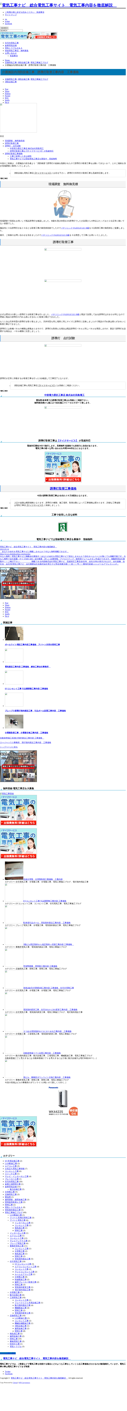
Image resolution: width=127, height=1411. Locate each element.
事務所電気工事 (17, 1246)
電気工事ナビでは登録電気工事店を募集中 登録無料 (33, 159)
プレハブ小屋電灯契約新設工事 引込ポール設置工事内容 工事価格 (35, 711)
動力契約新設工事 (22, 1305)
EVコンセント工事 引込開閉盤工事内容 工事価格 (26, 689)
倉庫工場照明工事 (13, 1184)
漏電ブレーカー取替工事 (25, 1282)
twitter (7, 21)
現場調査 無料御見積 (15, 141)
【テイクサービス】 (42, 173)
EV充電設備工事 (12, 1161)
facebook (8, 24)
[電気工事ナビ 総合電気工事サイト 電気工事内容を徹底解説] (58, 5)
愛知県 (8, 1197)
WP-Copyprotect (24, 1383)
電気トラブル (16, 1346)
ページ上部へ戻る (8, 1353)
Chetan (15, 1383)
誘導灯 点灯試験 (13, 146)
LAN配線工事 (11, 1163)
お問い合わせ (11, 53)
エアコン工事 (11, 1166)
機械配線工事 (21, 1308)
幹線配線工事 (21, 1279)
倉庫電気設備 (11, 45)
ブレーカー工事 (12, 1179)
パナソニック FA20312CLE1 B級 (75, 228)
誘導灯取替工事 (12, 143)
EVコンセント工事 (23, 1264)
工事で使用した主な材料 (20, 156)
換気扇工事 (20, 1228)
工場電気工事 (16, 1297)
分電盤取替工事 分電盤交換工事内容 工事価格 (26, 733)
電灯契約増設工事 (22, 1290)
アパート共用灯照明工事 (20, 1218)
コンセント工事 (12, 1171)
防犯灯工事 (15, 1344)
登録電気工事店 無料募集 (16, 51)
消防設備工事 (23, 79)
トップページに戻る (9, 747)
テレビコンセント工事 (24, 1272)
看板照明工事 (16, 1341)
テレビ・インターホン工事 (16, 1176)
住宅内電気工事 (12, 43)
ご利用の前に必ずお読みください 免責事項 (24, 12)
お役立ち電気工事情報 (15, 1169)
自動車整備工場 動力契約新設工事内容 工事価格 (22, 738)
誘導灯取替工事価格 (14, 154)
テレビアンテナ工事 (19, 1241)
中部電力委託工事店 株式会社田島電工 (27, 148)
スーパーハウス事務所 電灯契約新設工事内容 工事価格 (25, 742)
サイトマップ (11, 15)
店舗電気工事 (11, 79)
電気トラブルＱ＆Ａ (13, 48)
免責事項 (14, 56)
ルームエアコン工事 (23, 1274)
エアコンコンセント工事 (25, 1267)
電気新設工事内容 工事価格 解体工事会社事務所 (28, 667)
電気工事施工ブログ (39, 79)
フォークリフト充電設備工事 (27, 1303)
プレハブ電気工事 (18, 1243)
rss (6, 19)
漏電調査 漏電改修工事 (16, 1200)
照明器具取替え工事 (14, 1202)
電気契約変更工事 (22, 1287)
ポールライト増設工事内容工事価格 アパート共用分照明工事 (32, 645)
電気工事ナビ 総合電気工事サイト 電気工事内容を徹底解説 (37, 1358)
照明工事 (9, 1205)
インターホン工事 (22, 1223)
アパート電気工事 (18, 1220)
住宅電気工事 (16, 1261)
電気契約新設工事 (13, 1210)
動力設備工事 (16, 1189)
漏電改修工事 (21, 1328)
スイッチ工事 (11, 1174)
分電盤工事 (10, 1192)
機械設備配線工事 (22, 1323)
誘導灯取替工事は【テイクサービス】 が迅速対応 (32, 151)
